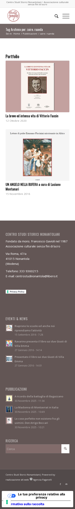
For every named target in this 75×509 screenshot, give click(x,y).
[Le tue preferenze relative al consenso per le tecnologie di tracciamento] (7, 502)
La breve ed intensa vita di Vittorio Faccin (32, 115)
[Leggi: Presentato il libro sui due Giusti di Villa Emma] (9, 358)
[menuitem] (54, 16)
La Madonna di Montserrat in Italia (36, 407)
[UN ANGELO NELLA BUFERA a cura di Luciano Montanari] (37, 155)
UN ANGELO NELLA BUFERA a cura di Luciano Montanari (33, 186)
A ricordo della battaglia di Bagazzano (39, 396)
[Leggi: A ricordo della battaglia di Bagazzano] (9, 398)
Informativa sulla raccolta (24, 504)
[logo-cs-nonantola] (31, 16)
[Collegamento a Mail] (66, 484)
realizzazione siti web (17, 479)
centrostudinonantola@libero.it (36, 276)
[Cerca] (54, 16)
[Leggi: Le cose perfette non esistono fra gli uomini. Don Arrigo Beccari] (9, 420)
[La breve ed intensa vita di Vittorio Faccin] (37, 86)
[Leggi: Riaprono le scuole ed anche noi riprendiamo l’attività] (9, 328)
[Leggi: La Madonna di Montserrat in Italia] (9, 409)
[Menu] (63, 16)
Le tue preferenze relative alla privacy (41, 495)
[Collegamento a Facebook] (60, 484)
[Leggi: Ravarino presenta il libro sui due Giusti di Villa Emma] (9, 343)
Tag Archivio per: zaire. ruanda (24, 29)
